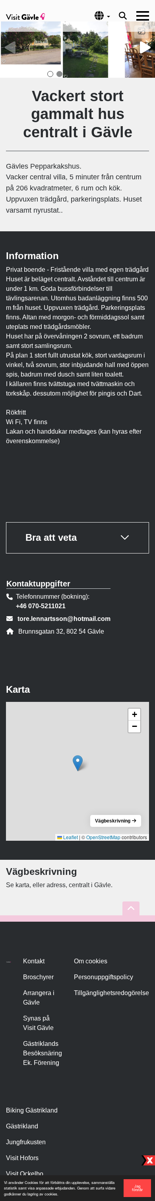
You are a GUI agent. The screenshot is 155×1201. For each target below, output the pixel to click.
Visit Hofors (22, 1158)
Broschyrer (38, 977)
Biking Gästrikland (32, 1110)
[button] (50, 74)
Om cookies (90, 961)
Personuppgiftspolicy (103, 977)
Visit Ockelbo (24, 1173)
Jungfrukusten (26, 1142)
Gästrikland (22, 1126)
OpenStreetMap (103, 837)
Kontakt (34, 961)
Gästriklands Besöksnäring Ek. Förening (42, 1053)
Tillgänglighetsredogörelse (111, 993)
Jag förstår (137, 1188)
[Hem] (25, 16)
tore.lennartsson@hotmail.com (63, 618)
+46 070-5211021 (41, 606)
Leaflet (70, 837)
